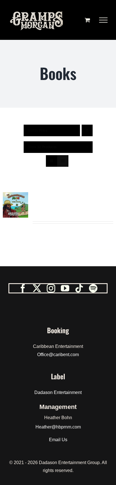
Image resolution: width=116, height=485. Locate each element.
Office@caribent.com (58, 354)
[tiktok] (79, 288)
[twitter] (37, 288)
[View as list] (62, 160)
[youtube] (65, 288)
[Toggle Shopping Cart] (87, 20)
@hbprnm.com (66, 427)
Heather (43, 427)
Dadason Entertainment (58, 392)
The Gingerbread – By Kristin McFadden (72, 203)
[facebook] (23, 288)
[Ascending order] (87, 130)
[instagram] (51, 288)
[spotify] (93, 288)
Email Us (58, 439)
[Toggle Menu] (103, 20)
